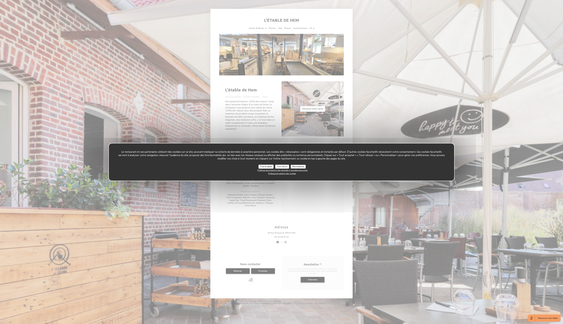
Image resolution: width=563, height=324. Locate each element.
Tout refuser (282, 166)
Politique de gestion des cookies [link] (282, 173)
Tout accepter (266, 166)
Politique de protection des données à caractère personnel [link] (282, 170)
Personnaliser (298, 166)
